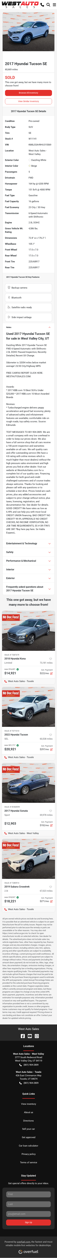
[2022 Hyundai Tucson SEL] (28, 707)
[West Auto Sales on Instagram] (35, 1036)
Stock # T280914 (11, 883)
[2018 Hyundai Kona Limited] (28, 631)
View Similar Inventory (28, 101)
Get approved (28, 1137)
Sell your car (28, 1129)
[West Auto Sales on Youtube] (28, 1036)
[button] (42, 5)
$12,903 (10, 823)
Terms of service (28, 1162)
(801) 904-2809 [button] (31, 1064)
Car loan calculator (28, 1145)
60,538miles (46, 738)
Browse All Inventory (28, 93)
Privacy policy (29, 1154)
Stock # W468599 (12, 807)
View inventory (28, 1104)
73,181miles (46, 662)
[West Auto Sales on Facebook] (21, 1036)
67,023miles (46, 890)
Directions (28, 1120)
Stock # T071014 (11, 731)
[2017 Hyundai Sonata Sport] (28, 783)
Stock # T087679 (11, 655)
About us (28, 1112)
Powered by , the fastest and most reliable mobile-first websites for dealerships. (28, 1243)
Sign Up (28, 1222)
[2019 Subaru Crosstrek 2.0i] (28, 859)
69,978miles (46, 815)
